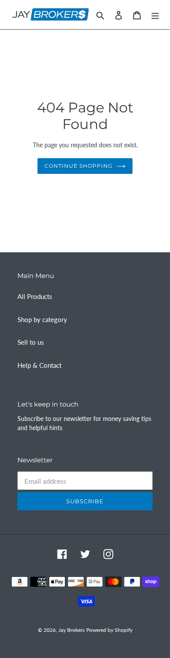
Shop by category (42, 319)
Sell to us (30, 342)
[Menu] (155, 14)
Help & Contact (39, 365)
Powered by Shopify (109, 630)
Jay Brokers (71, 630)
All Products (34, 296)
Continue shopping (78, 166)
